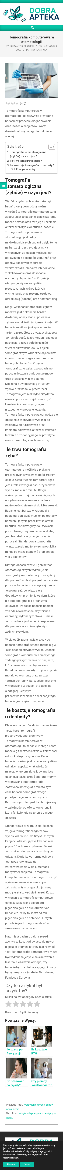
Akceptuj (11, 1164)
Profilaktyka (38, 49)
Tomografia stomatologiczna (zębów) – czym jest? (28, 154)
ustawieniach (10, 1157)
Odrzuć (27, 1164)
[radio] (8, 1005)
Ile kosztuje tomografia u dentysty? (32, 165)
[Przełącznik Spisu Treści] (50, 147)
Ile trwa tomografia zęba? (26, 160)
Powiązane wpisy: (26, 169)
